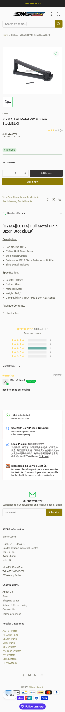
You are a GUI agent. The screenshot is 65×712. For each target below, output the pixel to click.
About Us (7, 591)
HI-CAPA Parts (10, 634)
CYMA (5, 113)
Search (6, 596)
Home (5, 35)
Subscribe (53, 512)
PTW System (9, 662)
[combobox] (32, 24)
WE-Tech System (11, 650)
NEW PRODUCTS (32, 3)
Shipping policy (10, 600)
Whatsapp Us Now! (20, 418)
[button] (18, 348)
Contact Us (8, 609)
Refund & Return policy (15, 605)
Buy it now (32, 181)
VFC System (9, 646)
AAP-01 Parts (9, 630)
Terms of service (11, 613)
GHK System (9, 658)
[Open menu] (6, 14)
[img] (8, 375)
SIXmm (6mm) (36, 687)
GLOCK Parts (9, 638)
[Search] (58, 23)
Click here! (43, 456)
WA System (8, 654)
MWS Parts (8, 642)
